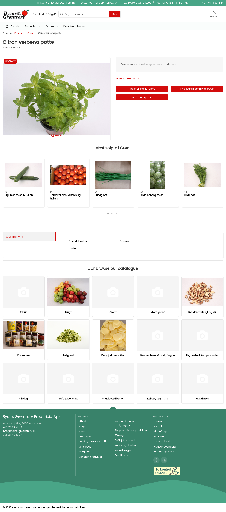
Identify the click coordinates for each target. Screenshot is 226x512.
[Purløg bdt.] (113, 175)
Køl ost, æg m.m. (157, 398)
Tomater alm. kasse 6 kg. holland (65, 196)
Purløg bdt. (101, 195)
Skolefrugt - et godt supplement (99, 2)
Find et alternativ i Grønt (142, 88)
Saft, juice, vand (68, 398)
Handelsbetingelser (165, 446)
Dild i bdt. (189, 195)
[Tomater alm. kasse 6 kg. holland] (68, 175)
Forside (18, 33)
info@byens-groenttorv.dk (19, 431)
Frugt (68, 312)
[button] (56, 98)
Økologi (23, 398)
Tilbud (23, 312)
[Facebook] (156, 460)
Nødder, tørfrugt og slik (202, 312)
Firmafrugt (160, 431)
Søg (114, 14)
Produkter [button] (31, 26)
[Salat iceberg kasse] (158, 175)
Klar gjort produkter (113, 355)
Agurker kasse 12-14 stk (19, 195)
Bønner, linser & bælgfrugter (157, 355)
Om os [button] (50, 26)
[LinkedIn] (164, 460)
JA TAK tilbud (162, 441)
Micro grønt (158, 312)
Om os (158, 421)
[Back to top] (113, 410)
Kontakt (184, 2)
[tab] (108, 213)
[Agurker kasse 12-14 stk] (23, 175)
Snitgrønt (68, 355)
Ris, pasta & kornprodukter (202, 355)
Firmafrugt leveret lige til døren (56, 2)
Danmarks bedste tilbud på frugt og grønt (149, 2)
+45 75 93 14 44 (12, 427)
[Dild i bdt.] (202, 175)
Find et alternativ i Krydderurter (197, 88)
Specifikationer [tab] (14, 236)
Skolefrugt (160, 436)
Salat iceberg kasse (151, 195)
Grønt (30, 33)
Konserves (23, 355)
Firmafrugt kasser (74, 26)
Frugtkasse (202, 398)
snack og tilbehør (113, 398)
